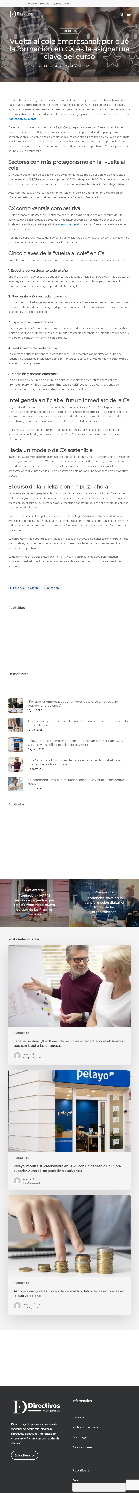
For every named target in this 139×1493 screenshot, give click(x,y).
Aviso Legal (79, 1437)
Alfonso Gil (50, 66)
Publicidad (78, 1417)
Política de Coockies (85, 1427)
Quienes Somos (61, 3)
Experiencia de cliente (24, 588)
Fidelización (51, 588)
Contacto (32, 3)
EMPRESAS (69, 31)
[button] (129, 14)
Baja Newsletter (82, 1447)
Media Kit (45, 3)
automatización (71, 224)
